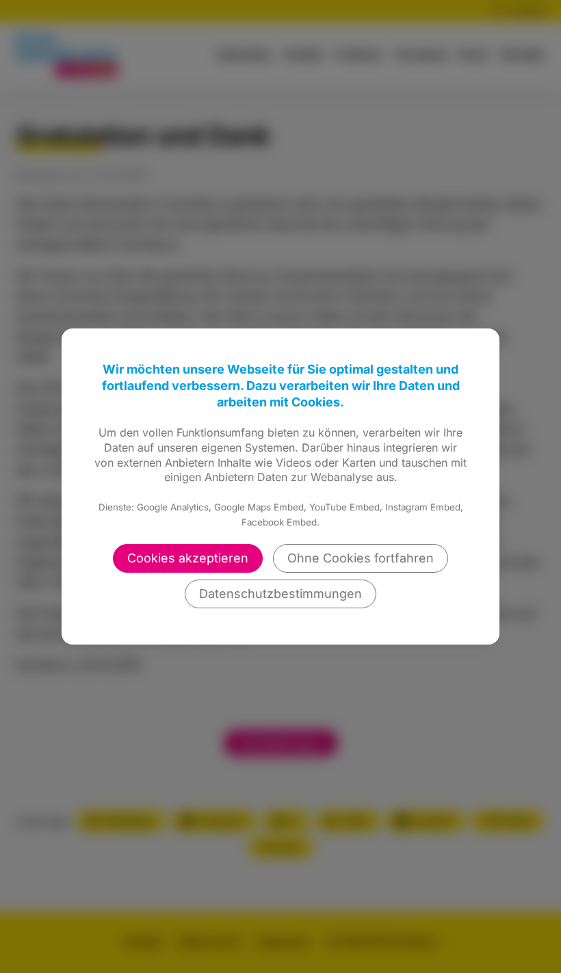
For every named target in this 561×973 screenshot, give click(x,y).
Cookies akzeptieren (187, 558)
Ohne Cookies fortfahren (360, 558)
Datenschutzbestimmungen (280, 593)
